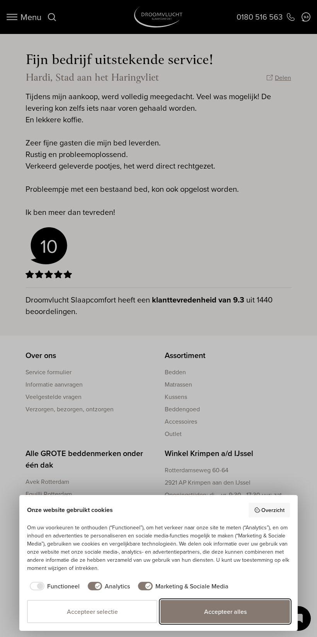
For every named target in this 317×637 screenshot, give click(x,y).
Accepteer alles (225, 611)
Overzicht (273, 510)
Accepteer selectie (92, 611)
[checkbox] (53, 586)
